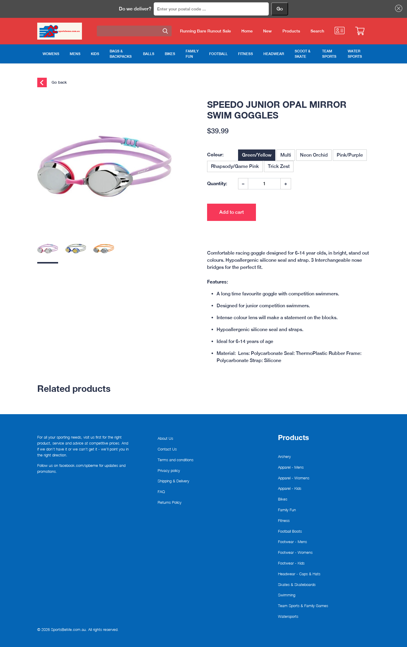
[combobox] (134, 31)
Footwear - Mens (292, 541)
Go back (58, 82)
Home (247, 31)
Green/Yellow (256, 155)
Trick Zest (279, 166)
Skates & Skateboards (297, 584)
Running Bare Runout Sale (205, 31)
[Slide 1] (47, 251)
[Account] (339, 30)
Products (291, 31)
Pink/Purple (350, 155)
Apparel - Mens (291, 467)
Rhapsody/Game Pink (235, 166)
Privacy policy (169, 470)
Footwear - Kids (291, 563)
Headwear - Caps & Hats (299, 573)
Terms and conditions (175, 459)
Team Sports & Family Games (303, 605)
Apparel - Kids (289, 488)
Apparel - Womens (293, 477)
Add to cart (231, 212)
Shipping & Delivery (173, 480)
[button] (397, 8)
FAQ (161, 491)
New (267, 31)
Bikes (282, 499)
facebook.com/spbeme (78, 465)
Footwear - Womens (295, 552)
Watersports (288, 616)
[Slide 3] (103, 251)
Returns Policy (169, 502)
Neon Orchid (314, 155)
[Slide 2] (75, 251)
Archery (284, 456)
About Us (165, 438)
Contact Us (167, 449)
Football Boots (290, 531)
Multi (285, 155)
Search (317, 31)
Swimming (286, 595)
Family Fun (287, 509)
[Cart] (360, 31)
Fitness (284, 520)
